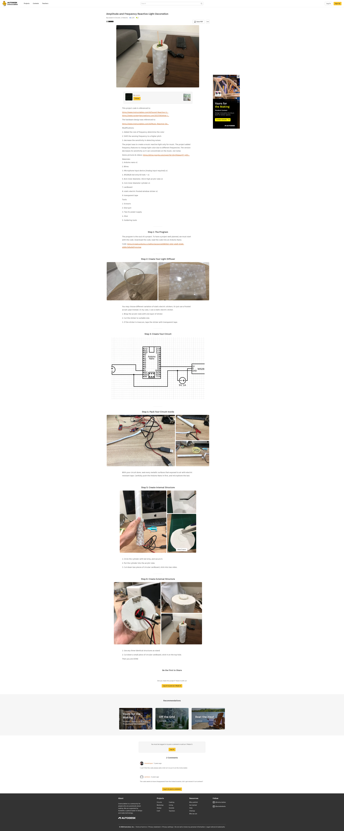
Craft (158, 811)
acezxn (110, 18)
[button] (208, 22)
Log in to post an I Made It (172, 686)
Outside (171, 808)
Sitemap (192, 811)
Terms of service (141, 827)
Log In (328, 4)
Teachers (45, 3)
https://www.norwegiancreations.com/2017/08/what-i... (145, 115)
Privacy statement (154, 827)
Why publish (193, 802)
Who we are (193, 814)
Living (171, 805)
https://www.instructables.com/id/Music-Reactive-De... (145, 124)
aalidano (147, 777)
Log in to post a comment (172, 789)
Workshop (160, 805)
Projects (26, 3)
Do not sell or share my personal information (190, 827)
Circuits (117, 18)
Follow (137, 98)
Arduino (125, 18)
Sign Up (337, 4)
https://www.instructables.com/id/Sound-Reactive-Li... (145, 112)
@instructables (220, 802)
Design (159, 808)
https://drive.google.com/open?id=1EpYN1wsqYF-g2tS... (166, 155)
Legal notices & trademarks (215, 827)
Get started (193, 805)
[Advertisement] (226, 102)
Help (191, 808)
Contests (36, 3)
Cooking (171, 802)
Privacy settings (167, 827)
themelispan (148, 763)
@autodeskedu (220, 806)
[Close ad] (238, 76)
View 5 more (181, 550)
